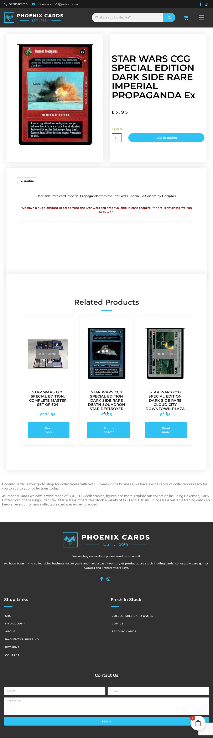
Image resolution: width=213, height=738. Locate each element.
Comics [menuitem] (117, 623)
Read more (49, 430)
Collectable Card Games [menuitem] (132, 615)
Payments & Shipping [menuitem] (22, 639)
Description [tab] (27, 181)
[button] (201, 17)
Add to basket (166, 138)
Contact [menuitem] (12, 655)
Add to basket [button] (108, 430)
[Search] (169, 17)
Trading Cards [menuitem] (124, 631)
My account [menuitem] (15, 623)
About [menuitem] (10, 631)
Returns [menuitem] (12, 647)
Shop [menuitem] (9, 615)
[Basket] (185, 18)
